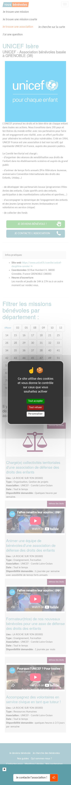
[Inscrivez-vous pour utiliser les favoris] (4, 769)
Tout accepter (35, 401)
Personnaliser (35, 414)
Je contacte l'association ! (31, 777)
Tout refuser (35, 407)
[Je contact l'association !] (54, 778)
